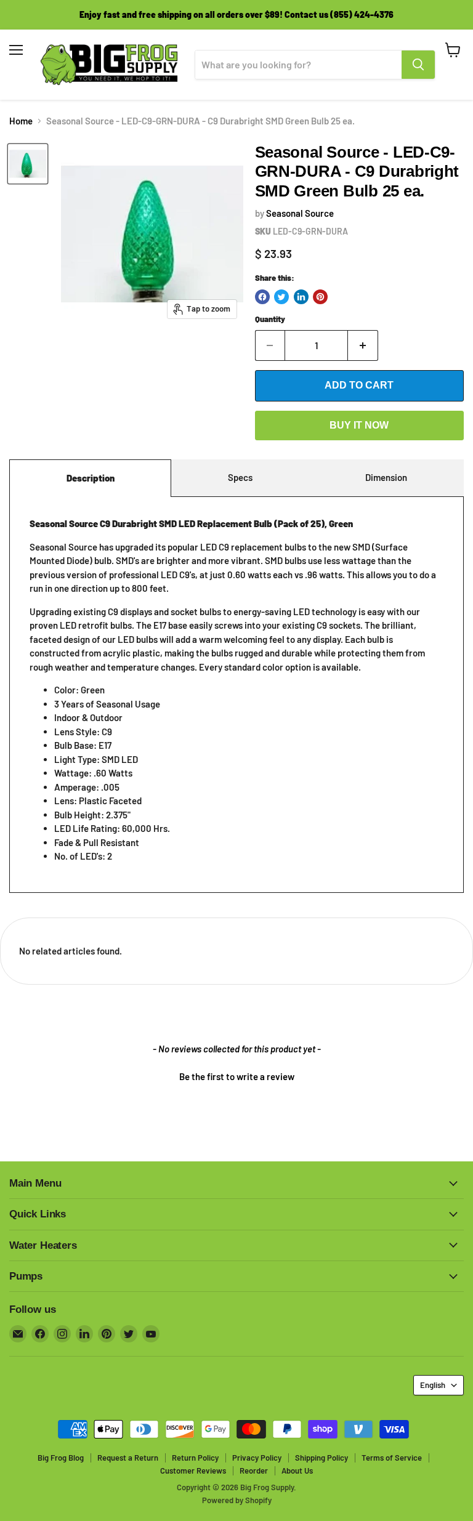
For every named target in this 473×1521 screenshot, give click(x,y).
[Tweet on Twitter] (281, 296)
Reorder (254, 1470)
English (432, 1385)
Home (21, 121)
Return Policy (195, 1457)
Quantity (270, 319)
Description (91, 477)
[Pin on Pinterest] (320, 296)
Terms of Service (392, 1457)
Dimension (386, 477)
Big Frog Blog (61, 1457)
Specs (240, 477)
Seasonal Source (300, 213)
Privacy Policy (256, 1457)
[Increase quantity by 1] (363, 345)
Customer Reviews (193, 1470)
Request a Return (127, 1457)
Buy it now (359, 425)
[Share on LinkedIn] (301, 296)
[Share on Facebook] (262, 296)
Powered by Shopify (237, 1500)
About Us (297, 1470)
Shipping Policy (321, 1457)
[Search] (418, 64)
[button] (236, 1075)
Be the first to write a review (236, 1076)
